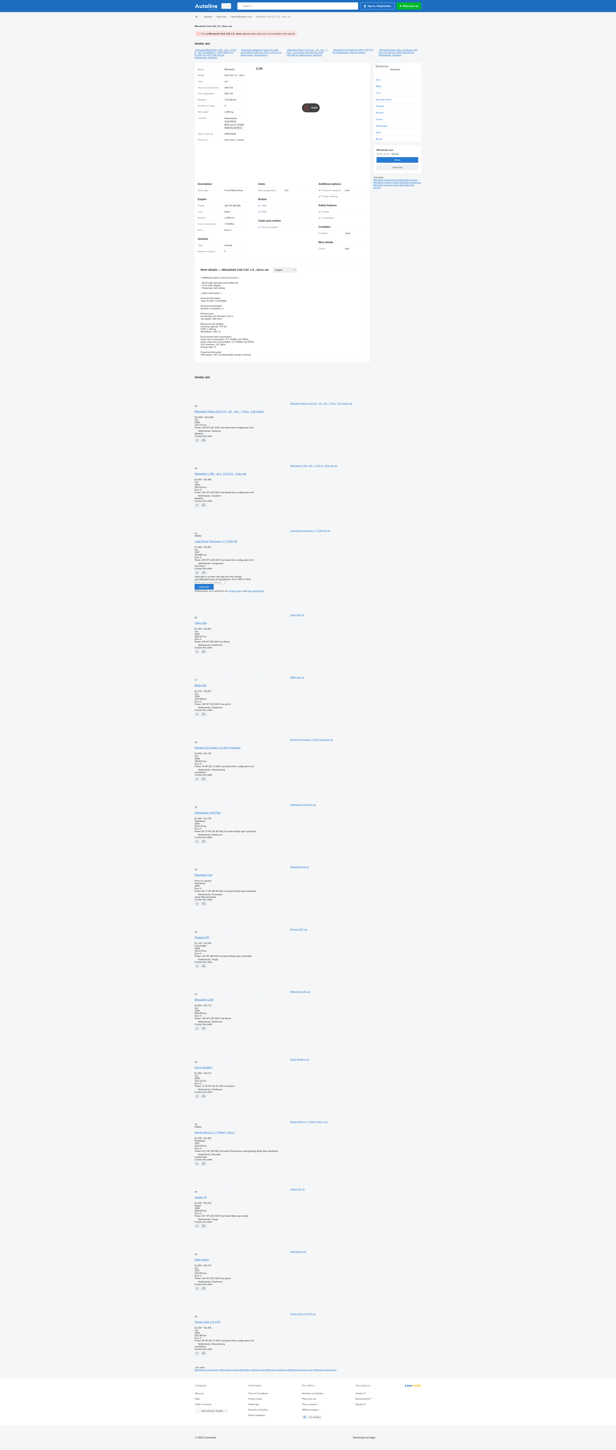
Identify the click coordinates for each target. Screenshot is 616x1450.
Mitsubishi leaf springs (325, 1370)
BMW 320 (200, 685)
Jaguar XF (201, 1197)
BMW (378, 86)
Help (197, 1399)
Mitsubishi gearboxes (410, 182)
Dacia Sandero (203, 1067)
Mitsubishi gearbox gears (386, 185)
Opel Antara (202, 1259)
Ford (378, 93)
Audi (378, 79)
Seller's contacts (203, 1404)
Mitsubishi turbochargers (386, 180)
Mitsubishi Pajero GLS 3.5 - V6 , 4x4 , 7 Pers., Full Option (229, 411)
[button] (198, 440)
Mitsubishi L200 (204, 999)
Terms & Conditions (258, 1393)
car (226, 81)
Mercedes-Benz (384, 99)
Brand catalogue (256, 1415)
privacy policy (235, 591)
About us (199, 1393)
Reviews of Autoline (258, 1409)
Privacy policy (255, 1399)
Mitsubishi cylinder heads (386, 182)
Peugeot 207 (202, 937)
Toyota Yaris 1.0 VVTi (207, 1322)
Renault (380, 112)
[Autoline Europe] (206, 6)
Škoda (379, 139)
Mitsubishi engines (408, 180)
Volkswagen (382, 126)
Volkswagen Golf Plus (208, 812)
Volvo (378, 132)
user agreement (255, 591)
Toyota (379, 119)
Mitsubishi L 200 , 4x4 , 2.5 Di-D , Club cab (220, 473)
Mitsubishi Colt (340, 50)
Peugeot (380, 106)
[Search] (241, 6)
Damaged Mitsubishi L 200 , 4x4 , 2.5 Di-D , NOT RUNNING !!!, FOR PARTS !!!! (216, 51)
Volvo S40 (201, 623)
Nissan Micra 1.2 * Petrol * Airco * (215, 1132)
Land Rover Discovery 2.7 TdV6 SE (216, 541)
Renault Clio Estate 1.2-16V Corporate (217, 747)
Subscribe (204, 587)
